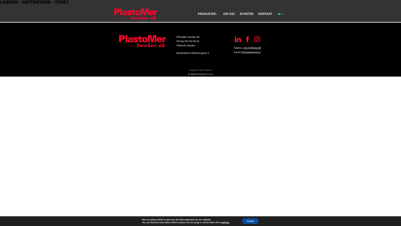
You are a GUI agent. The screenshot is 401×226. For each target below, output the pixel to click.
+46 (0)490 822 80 (252, 48)
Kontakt (265, 14)
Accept (250, 221)
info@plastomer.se (250, 52)
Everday (210, 74)
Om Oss (229, 14)
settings (225, 222)
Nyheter (246, 14)
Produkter (207, 14)
